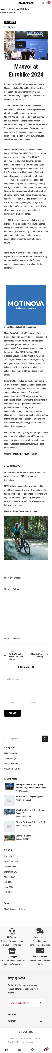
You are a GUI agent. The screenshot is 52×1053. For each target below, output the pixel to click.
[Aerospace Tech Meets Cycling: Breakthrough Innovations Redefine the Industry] (9, 786)
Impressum (29, 1042)
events (22, 909)
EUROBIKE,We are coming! (36, 654)
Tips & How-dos (11, 763)
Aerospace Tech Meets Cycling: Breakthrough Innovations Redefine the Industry (31, 786)
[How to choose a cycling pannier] (9, 800)
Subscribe (40, 1003)
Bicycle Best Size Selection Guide (31, 822)
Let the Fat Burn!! (23, 835)
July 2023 (8, 892)
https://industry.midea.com (25, 454)
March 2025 (9, 856)
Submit (12, 713)
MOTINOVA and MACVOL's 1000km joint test (16, 655)
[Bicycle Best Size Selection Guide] (9, 826)
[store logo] (26, 3)
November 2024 (11, 861)
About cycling (10, 909)
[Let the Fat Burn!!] (9, 837)
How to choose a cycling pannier (30, 796)
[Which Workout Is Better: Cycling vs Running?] (9, 812)
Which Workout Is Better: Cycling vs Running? (31, 811)
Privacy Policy (12, 1038)
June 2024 (8, 887)
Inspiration (9, 758)
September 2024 (11, 872)
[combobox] (26, 739)
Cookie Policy (19, 1042)
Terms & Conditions (25, 1038)
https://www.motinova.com (25, 511)
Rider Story (9, 753)
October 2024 (10, 866)
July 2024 (8, 882)
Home (2, 9)
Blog (11, 9)
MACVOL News (23, 9)
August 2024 (9, 877)
